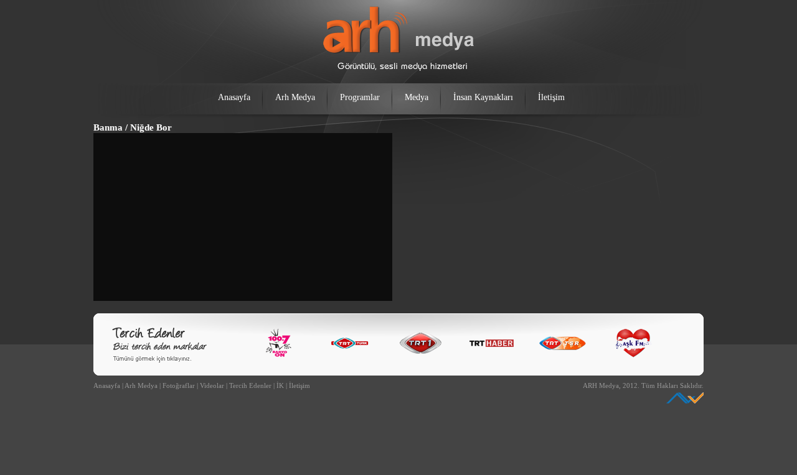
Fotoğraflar (179, 385)
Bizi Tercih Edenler (159, 344)
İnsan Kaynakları (483, 97)
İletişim (551, 97)
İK (280, 385)
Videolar (212, 385)
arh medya (398, 38)
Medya (416, 97)
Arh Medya (295, 97)
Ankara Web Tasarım (685, 398)
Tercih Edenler (250, 385)
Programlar (360, 97)
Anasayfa (234, 97)
